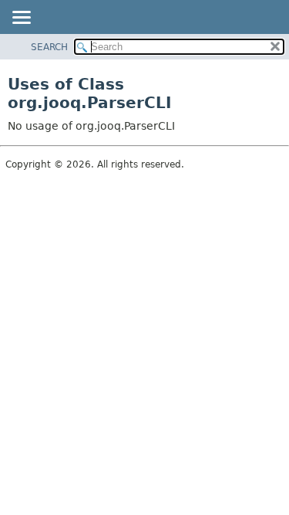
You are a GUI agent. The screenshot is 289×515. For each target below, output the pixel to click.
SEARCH (49, 47)
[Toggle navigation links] (21, 18)
